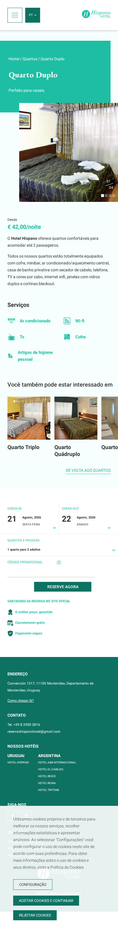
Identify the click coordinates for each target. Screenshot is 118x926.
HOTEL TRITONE (48, 790)
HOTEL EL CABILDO (50, 769)
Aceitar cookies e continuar (46, 900)
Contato (16, 715)
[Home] (96, 15)
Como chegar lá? (20, 701)
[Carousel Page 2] (106, 195)
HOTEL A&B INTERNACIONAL (57, 762)
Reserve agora (62, 586)
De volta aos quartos (88, 470)
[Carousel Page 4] (113, 195)
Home (14, 58)
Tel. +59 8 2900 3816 (23, 725)
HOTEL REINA (47, 783)
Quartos (30, 58)
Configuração (32, 884)
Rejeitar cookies (35, 915)
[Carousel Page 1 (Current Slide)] (102, 195)
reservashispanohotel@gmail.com (33, 732)
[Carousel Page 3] (110, 195)
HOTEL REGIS (47, 776)
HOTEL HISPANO (18, 762)
